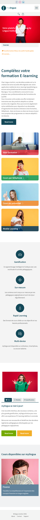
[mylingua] (9, 8)
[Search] (19, 14)
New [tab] (9, 400)
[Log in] (23, 14)
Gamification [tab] (30, 400)
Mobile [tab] (18, 400)
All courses (5, 54)
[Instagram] (20, 2)
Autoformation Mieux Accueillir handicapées (19, 51)
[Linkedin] (23, 2)
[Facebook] (16, 2)
